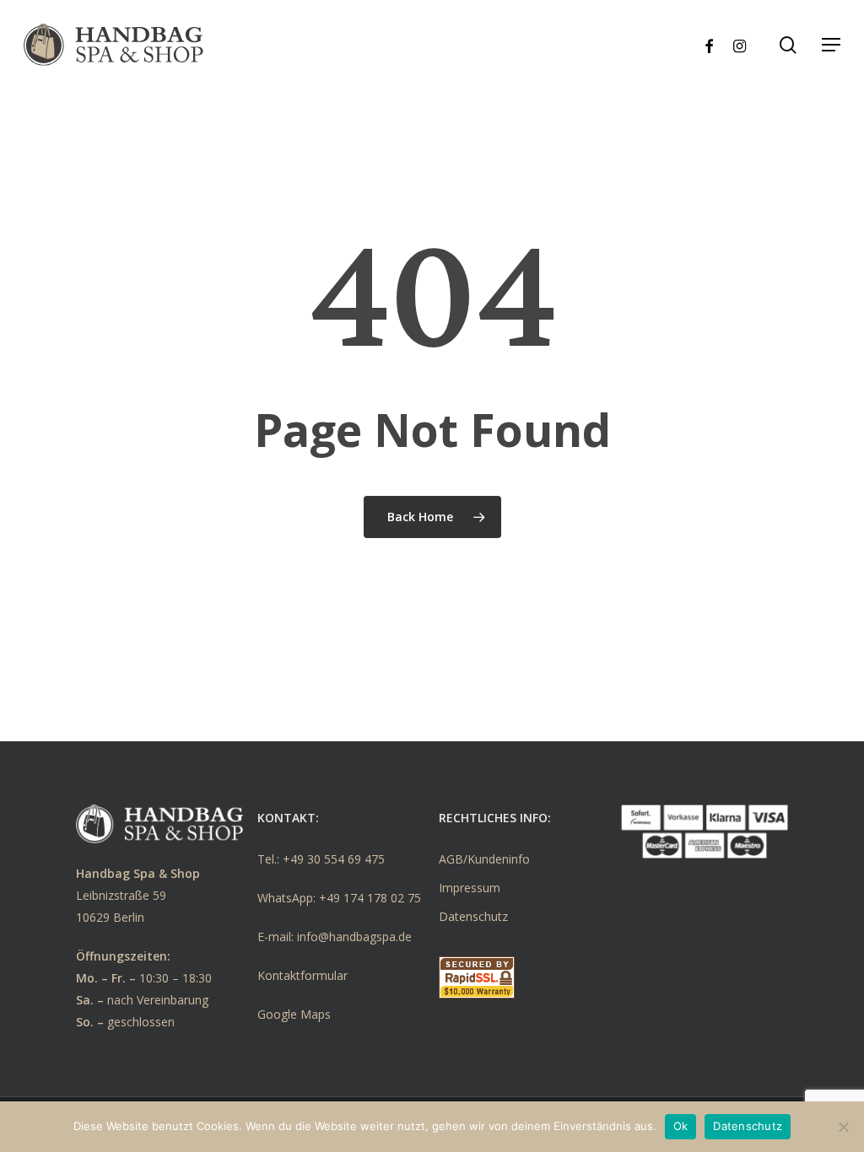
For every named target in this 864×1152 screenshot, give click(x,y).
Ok (680, 1126)
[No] (842, 1126)
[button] (831, 44)
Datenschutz (473, 916)
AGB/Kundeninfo (484, 859)
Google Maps (294, 1014)
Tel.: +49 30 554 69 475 (321, 859)
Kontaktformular (302, 975)
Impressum (469, 888)
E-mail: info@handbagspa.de (334, 937)
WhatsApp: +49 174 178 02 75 (339, 898)
